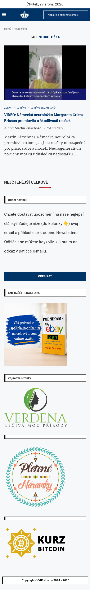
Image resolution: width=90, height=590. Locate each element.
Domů (7, 28)
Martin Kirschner (28, 128)
